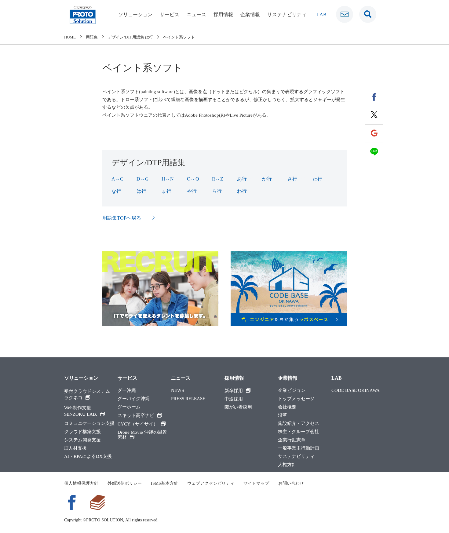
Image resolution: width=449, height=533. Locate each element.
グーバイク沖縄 (134, 398)
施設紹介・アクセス (298, 423)
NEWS (177, 390)
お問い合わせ (291, 483)
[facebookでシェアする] (374, 97)
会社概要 (287, 407)
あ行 (242, 178)
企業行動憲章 (291, 440)
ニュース (196, 14)
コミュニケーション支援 (89, 423)
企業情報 (250, 14)
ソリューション (135, 14)
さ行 (292, 178)
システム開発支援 (82, 440)
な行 (116, 191)
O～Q (193, 178)
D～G (143, 178)
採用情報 (223, 14)
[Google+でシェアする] (374, 134)
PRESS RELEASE (188, 398)
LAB (321, 14)
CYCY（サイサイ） (138, 424)
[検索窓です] (367, 14)
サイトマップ (256, 483)
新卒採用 (233, 390)
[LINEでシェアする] (374, 152)
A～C (117, 178)
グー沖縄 (127, 390)
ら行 (217, 191)
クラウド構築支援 (82, 431)
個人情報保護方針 (81, 483)
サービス (169, 14)
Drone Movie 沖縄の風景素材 (142, 435)
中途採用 (233, 399)
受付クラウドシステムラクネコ (87, 394)
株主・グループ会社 (298, 431)
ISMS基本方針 (164, 483)
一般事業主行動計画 (298, 448)
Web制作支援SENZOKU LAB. (80, 411)
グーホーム (129, 407)
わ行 (242, 191)
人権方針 (287, 464)
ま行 (166, 191)
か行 (267, 178)
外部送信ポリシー (125, 483)
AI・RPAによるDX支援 (88, 456)
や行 (192, 191)
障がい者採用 (238, 407)
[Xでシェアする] (374, 115)
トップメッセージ (296, 398)
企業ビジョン (291, 390)
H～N (168, 178)
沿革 (282, 415)
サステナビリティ (286, 14)
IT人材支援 (75, 448)
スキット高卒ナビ (136, 415)
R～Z (217, 178)
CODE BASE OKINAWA (355, 390)
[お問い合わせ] (344, 14)
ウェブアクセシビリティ (210, 483)
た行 (317, 178)
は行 (141, 191)
